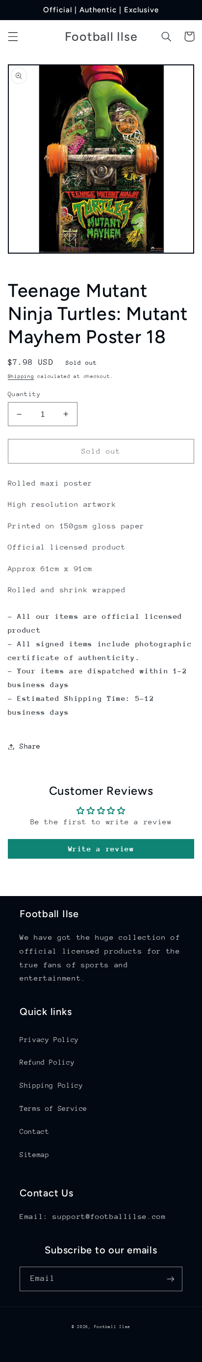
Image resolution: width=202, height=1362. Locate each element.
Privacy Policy (49, 1039)
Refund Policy (47, 1062)
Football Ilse (112, 1326)
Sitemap (34, 1155)
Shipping (21, 376)
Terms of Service (53, 1108)
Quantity (24, 394)
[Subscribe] (170, 1279)
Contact (34, 1131)
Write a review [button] (101, 848)
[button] (12, 36)
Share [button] (30, 746)
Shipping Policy (51, 1085)
